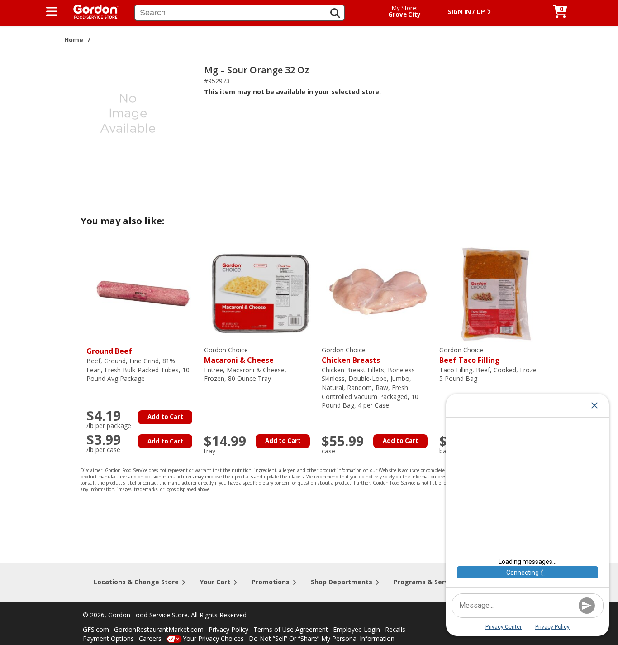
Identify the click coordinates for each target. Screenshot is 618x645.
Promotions (271, 582)
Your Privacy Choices (213, 638)
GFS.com (96, 629)
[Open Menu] (51, 11)
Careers (150, 638)
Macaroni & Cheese (239, 355)
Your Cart (215, 582)
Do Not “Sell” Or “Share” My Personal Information (322, 638)
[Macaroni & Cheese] (261, 293)
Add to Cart (165, 417)
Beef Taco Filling (469, 355)
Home (73, 39)
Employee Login (356, 629)
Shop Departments (341, 582)
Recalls (395, 629)
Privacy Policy (228, 629)
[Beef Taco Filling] (496, 293)
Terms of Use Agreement (290, 629)
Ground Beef (109, 351)
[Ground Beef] (143, 293)
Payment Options (108, 638)
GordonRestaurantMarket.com (159, 629)
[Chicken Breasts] (378, 293)
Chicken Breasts (351, 355)
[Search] (335, 13)
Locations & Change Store (136, 582)
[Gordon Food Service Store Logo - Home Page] (91, 10)
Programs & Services (427, 582)
